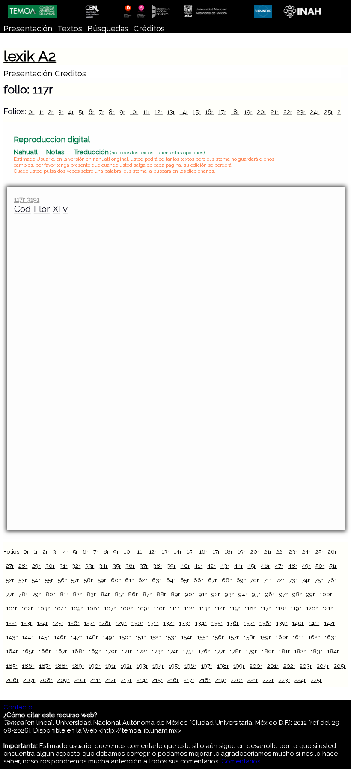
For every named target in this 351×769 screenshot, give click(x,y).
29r (36, 565)
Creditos (70, 73)
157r (233, 637)
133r (184, 622)
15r (197, 111)
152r (155, 637)
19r (248, 111)
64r (171, 580)
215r (157, 679)
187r (45, 665)
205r (340, 665)
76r (331, 580)
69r (241, 580)
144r (27, 637)
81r (64, 594)
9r (122, 111)
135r (217, 622)
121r (327, 608)
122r (11, 622)
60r (116, 580)
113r (204, 608)
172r (142, 651)
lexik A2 (29, 56)
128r (105, 622)
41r (198, 565)
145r (43, 637)
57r (75, 580)
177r (219, 651)
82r (77, 594)
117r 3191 (26, 199)
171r (127, 651)
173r (157, 651)
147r (76, 637)
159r (265, 637)
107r (110, 608)
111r (174, 608)
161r (297, 637)
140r (298, 622)
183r (316, 651)
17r (222, 111)
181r (284, 651)
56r (62, 580)
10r (134, 111)
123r (26, 622)
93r (229, 594)
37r (144, 565)
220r (237, 679)
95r (256, 594)
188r (61, 665)
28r (22, 565)
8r (112, 111)
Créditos (149, 28)
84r (105, 594)
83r (91, 594)
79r (36, 594)
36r (130, 565)
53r (22, 580)
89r (175, 594)
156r (218, 637)
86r (133, 594)
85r (119, 594)
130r (137, 622)
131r (153, 622)
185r (12, 665)
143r (12, 637)
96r (269, 594)
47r (279, 565)
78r (22, 594)
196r (190, 665)
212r (110, 679)
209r (63, 679)
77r (10, 594)
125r (58, 622)
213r (126, 679)
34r (103, 565)
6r (92, 111)
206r (12, 679)
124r (42, 622)
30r (50, 565)
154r (186, 637)
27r (10, 565)
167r (61, 651)
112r (189, 608)
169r (95, 651)
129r (121, 622)
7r (101, 111)
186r (28, 665)
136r (233, 622)
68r (227, 580)
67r (212, 580)
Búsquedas (107, 28)
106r (93, 608)
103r (44, 608)
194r (158, 665)
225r (316, 679)
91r (203, 594)
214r (142, 679)
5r (81, 111)
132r (168, 622)
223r (284, 679)
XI (56, 209)
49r (306, 565)
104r (60, 608)
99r (310, 594)
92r (215, 594)
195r (174, 665)
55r (49, 580)
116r (250, 608)
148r (92, 637)
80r (50, 594)
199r (239, 665)
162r (314, 637)
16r (209, 111)
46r (265, 565)
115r (234, 608)
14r (184, 111)
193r (142, 665)
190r (95, 665)
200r (256, 665)
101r (11, 608)
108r (126, 608)
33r (89, 565)
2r (51, 111)
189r (78, 665)
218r (205, 679)
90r (189, 594)
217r (189, 679)
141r (314, 622)
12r (159, 111)
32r (76, 565)
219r (220, 679)
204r (323, 665)
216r (173, 679)
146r (60, 637)
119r (296, 608)
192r (126, 665)
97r (283, 594)
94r (242, 594)
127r (89, 622)
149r (108, 637)
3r (61, 111)
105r (77, 608)
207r (29, 679)
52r (10, 580)
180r (268, 651)
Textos (69, 28)
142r (329, 622)
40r (185, 565)
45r (251, 565)
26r (332, 551)
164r (12, 651)
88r (161, 594)
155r (202, 637)
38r (157, 565)
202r (289, 665)
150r (125, 637)
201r (273, 665)
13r (171, 111)
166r (45, 651)
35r (117, 565)
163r (330, 637)
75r (319, 580)
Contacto (18, 707)
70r (254, 580)
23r (301, 111)
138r (265, 622)
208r (46, 679)
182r (300, 651)
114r (219, 608)
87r (147, 594)
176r (204, 651)
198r (223, 665)
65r (184, 580)
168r (78, 651)
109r (143, 608)
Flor (42, 209)
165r (28, 651)
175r (188, 651)
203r (306, 665)
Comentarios (240, 761)
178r (235, 651)
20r (261, 111)
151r (140, 637)
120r (312, 608)
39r (171, 565)
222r (268, 679)
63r (156, 580)
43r (224, 565)
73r (293, 580)
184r (333, 651)
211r (95, 679)
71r (267, 580)
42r (211, 565)
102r (27, 608)
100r (326, 594)
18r (235, 111)
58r (88, 580)
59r (102, 580)
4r (71, 111)
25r (328, 111)
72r (280, 580)
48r (292, 565)
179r (251, 651)
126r (74, 622)
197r (206, 665)
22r (287, 111)
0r (31, 111)
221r (252, 679)
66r (198, 580)
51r (333, 565)
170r (111, 651)
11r (146, 111)
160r (282, 637)
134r (201, 622)
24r (314, 111)
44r (238, 565)
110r (159, 608)
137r (249, 622)
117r (265, 608)
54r (36, 580)
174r (172, 651)
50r (319, 565)
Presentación (27, 28)
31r (63, 565)
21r (275, 111)
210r (80, 679)
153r (170, 637)
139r (282, 622)
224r (300, 679)
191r (110, 665)
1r (41, 111)
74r (306, 580)
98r (297, 594)
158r (249, 637)
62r (142, 580)
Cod (22, 209)
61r (129, 580)
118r (280, 608)
